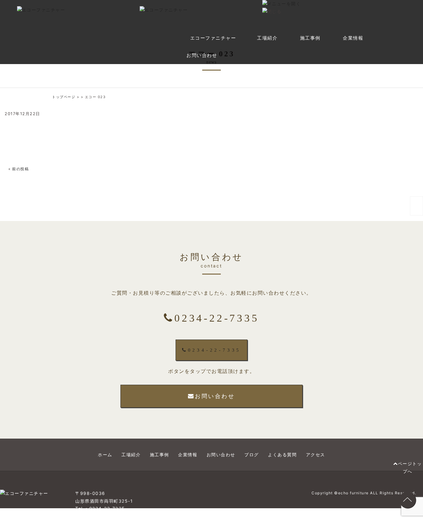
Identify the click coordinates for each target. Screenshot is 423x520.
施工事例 (310, 38)
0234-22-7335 (214, 350)
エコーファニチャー (213, 38)
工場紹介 (267, 38)
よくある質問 (282, 454)
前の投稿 (20, 169)
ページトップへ (410, 467)
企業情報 (353, 38)
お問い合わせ (201, 55)
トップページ (63, 97)
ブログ (251, 454)
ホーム (105, 454)
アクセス (315, 454)
